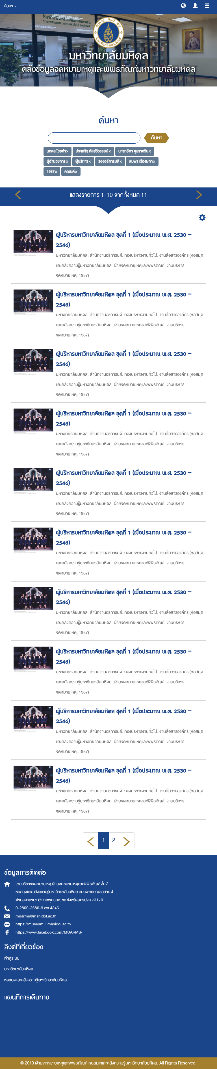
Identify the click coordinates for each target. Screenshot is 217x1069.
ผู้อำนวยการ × (57, 161)
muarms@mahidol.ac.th (36, 916)
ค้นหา (156, 137)
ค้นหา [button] (9, 6)
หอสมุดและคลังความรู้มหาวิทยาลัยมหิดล (35, 980)
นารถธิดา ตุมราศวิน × (134, 151)
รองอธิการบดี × (110, 161)
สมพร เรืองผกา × (142, 161)
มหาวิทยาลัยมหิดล (18, 969)
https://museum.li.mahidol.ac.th (43, 924)
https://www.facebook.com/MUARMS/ (49, 932)
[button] (183, 5)
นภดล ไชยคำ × (57, 151)
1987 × (52, 171)
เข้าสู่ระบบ (11, 958)
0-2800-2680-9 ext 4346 (37, 908)
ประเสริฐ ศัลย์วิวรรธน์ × (93, 151)
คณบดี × (70, 171)
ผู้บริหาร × (83, 161)
